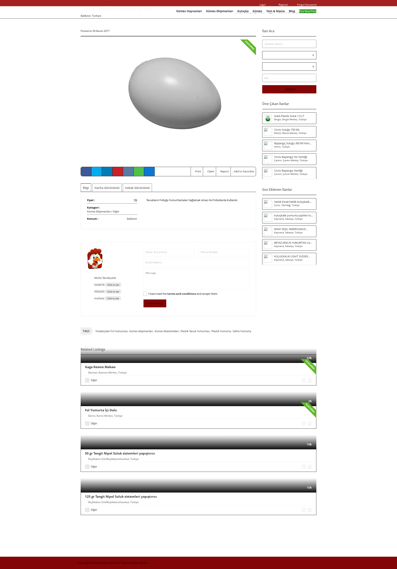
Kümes (257, 11)
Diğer (116, 211)
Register (283, 4)
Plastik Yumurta (221, 331)
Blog (292, 11)
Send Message (154, 303)
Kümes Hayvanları (189, 11)
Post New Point (307, 11)
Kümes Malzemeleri (167, 331)
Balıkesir (132, 219)
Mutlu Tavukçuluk (105, 278)
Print (198, 171)
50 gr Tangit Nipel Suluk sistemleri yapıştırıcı (120, 453)
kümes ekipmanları (141, 331)
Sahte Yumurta (242, 331)
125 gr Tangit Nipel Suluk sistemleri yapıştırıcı (121, 496)
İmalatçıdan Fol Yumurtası (112, 331)
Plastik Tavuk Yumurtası (195, 331)
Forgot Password (306, 4)
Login (262, 4)
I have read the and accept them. (183, 294)
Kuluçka (243, 11)
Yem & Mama (275, 11)
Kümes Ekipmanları (219, 11)
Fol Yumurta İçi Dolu (101, 410)
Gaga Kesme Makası (100, 367)
